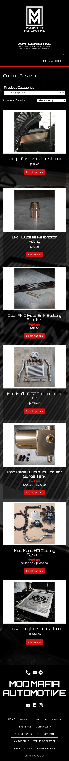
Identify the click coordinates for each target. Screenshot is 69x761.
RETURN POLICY (46, 748)
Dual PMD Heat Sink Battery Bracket (34, 317)
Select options (34, 172)
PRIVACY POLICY (23, 748)
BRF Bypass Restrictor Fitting (34, 239)
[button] (63, 55)
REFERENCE (24, 726)
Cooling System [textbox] (33, 92)
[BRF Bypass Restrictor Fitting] (34, 209)
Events (56, 719)
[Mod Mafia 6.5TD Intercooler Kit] (34, 366)
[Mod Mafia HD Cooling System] (34, 523)
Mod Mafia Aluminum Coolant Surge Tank (34, 474)
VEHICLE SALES (24, 733)
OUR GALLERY (44, 726)
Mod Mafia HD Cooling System (34, 552)
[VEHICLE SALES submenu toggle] (38, 733)
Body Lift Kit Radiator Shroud (34, 159)
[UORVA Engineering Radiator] (34, 601)
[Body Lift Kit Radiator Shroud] (34, 131)
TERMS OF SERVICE (44, 741)
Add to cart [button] (34, 254)
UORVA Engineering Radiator (35, 629)
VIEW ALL (25, 719)
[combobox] (34, 93)
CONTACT (48, 733)
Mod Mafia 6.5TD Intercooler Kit (34, 396)
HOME (11, 719)
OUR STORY (41, 719)
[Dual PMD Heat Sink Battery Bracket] (34, 288)
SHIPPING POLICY (35, 755)
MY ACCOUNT (21, 741)
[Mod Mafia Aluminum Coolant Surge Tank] (34, 445)
